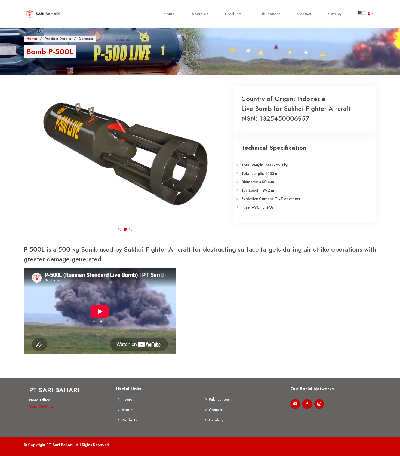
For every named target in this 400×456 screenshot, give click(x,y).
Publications (269, 14)
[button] (119, 229)
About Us (200, 14)
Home (169, 14)
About (127, 410)
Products (233, 14)
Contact (304, 14)
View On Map (41, 406)
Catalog (335, 14)
